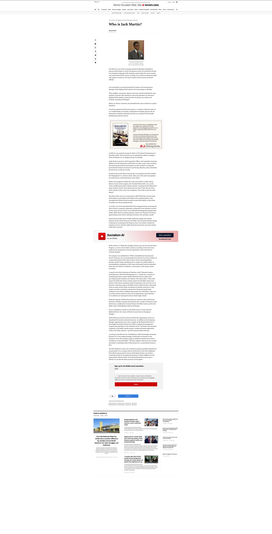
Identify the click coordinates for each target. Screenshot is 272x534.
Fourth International (117, 13)
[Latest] (98, 10)
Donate (158, 13)
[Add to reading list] (95, 62)
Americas (128, 404)
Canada (101, 415)
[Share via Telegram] (95, 51)
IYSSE (138, 13)
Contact (169, 2)
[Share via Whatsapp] (95, 47)
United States (121, 404)
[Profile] (176, 2)
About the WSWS (145, 13)
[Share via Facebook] (95, 40)
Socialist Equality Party (129, 13)
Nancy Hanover (112, 30)
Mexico (106, 415)
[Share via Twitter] (95, 44)
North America (113, 404)
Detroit (134, 404)
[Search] (177, 10)
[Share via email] (95, 55)
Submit (136, 384)
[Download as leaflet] (95, 59)
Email (116, 368)
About (173, 2)
